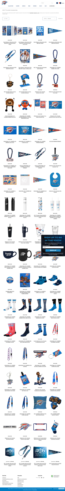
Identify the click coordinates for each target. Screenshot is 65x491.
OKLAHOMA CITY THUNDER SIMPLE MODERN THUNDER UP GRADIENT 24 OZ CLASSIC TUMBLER (55, 217)
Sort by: (45, 18)
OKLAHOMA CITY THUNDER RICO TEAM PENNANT (40, 191)
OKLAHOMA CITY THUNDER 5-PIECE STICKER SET (10, 191)
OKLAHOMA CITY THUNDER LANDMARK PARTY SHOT (40, 242)
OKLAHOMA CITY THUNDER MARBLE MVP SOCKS (40, 317)
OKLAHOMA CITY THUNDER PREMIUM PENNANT (40, 142)
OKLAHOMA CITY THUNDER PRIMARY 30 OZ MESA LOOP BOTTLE (24, 216)
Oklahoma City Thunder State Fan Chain (55, 92)
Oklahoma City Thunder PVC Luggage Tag (55, 166)
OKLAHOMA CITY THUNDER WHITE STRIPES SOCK (10, 317)
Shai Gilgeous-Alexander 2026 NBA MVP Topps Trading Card (25, 68)
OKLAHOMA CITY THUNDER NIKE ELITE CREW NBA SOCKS (25, 342)
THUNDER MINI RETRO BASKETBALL (10, 292)
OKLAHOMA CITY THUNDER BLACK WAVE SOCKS (55, 317)
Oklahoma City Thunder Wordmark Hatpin (10, 439)
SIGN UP (53, 250)
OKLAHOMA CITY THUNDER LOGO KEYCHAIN (55, 266)
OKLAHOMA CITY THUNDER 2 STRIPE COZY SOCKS (40, 292)
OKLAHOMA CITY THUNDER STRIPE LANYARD (25, 414)
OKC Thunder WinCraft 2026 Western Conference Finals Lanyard (25, 464)
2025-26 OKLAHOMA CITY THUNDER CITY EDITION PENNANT (25, 166)
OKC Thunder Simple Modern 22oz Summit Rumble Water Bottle (40, 216)
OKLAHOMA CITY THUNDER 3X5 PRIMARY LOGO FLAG (10, 142)
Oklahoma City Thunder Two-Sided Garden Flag (40, 116)
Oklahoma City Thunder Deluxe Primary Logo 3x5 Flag (55, 116)
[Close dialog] (64, 236)
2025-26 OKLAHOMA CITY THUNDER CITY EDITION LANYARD (40, 166)
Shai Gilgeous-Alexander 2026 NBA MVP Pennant (55, 43)
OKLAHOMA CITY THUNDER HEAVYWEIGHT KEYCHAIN (10, 390)
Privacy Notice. (35, 489)
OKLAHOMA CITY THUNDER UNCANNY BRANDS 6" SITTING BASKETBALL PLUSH (25, 117)
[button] (11, 6)
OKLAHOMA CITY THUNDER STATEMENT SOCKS (10, 342)
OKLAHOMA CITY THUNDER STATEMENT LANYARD (55, 342)
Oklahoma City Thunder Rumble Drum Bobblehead (40, 390)
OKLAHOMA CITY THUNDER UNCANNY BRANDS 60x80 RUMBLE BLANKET (25, 292)
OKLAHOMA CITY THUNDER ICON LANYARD (24, 366)
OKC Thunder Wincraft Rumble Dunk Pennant (40, 68)
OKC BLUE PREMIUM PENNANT (55, 141)
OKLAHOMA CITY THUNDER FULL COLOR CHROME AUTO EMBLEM (40, 266)
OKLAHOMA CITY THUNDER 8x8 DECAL (25, 191)
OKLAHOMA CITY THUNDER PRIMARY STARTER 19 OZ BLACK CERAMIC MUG (25, 267)
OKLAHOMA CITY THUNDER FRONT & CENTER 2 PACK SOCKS (55, 292)
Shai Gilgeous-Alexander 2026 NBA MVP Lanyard (9, 68)
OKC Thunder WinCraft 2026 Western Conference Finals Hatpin (10, 464)
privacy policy (55, 254)
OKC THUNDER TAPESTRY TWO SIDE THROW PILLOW (40, 414)
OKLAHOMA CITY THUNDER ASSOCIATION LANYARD (10, 366)
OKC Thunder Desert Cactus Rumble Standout (25, 92)
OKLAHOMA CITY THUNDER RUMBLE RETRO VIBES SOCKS (25, 317)
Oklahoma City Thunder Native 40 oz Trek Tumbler (24, 242)
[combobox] (46, 3)
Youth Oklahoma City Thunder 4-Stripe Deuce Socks (40, 342)
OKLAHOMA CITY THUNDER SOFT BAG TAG (25, 390)
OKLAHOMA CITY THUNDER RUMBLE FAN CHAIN (55, 68)
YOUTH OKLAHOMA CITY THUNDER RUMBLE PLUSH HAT (10, 116)
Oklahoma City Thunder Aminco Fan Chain (40, 92)
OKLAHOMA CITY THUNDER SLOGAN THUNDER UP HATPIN (40, 366)
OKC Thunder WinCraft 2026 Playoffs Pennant (55, 464)
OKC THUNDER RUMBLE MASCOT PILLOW (55, 414)
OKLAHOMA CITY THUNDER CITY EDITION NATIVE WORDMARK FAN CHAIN (9, 166)
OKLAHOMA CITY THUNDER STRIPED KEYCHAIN (55, 366)
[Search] (52, 3)
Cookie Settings (55, 488)
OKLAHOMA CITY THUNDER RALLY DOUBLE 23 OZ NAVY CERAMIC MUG (10, 267)
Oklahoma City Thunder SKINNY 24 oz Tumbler (10, 242)
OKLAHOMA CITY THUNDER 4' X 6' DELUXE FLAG (25, 142)
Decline (63, 488)
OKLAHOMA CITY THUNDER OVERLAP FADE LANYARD (55, 390)
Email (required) (46, 245)
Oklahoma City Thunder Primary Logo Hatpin (25, 439)
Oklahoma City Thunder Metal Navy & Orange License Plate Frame (40, 439)
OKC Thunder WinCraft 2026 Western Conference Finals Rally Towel (40, 464)
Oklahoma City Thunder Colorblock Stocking (55, 439)
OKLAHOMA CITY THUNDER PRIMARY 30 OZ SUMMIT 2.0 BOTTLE (9, 216)
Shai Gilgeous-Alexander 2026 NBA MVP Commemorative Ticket (9, 43)
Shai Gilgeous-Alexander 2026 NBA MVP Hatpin (40, 43)
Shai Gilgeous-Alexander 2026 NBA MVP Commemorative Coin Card (25, 43)
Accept (60, 488)
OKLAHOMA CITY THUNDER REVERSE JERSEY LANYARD (10, 414)
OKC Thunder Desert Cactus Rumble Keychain (10, 92)
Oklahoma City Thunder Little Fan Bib (55, 191)
